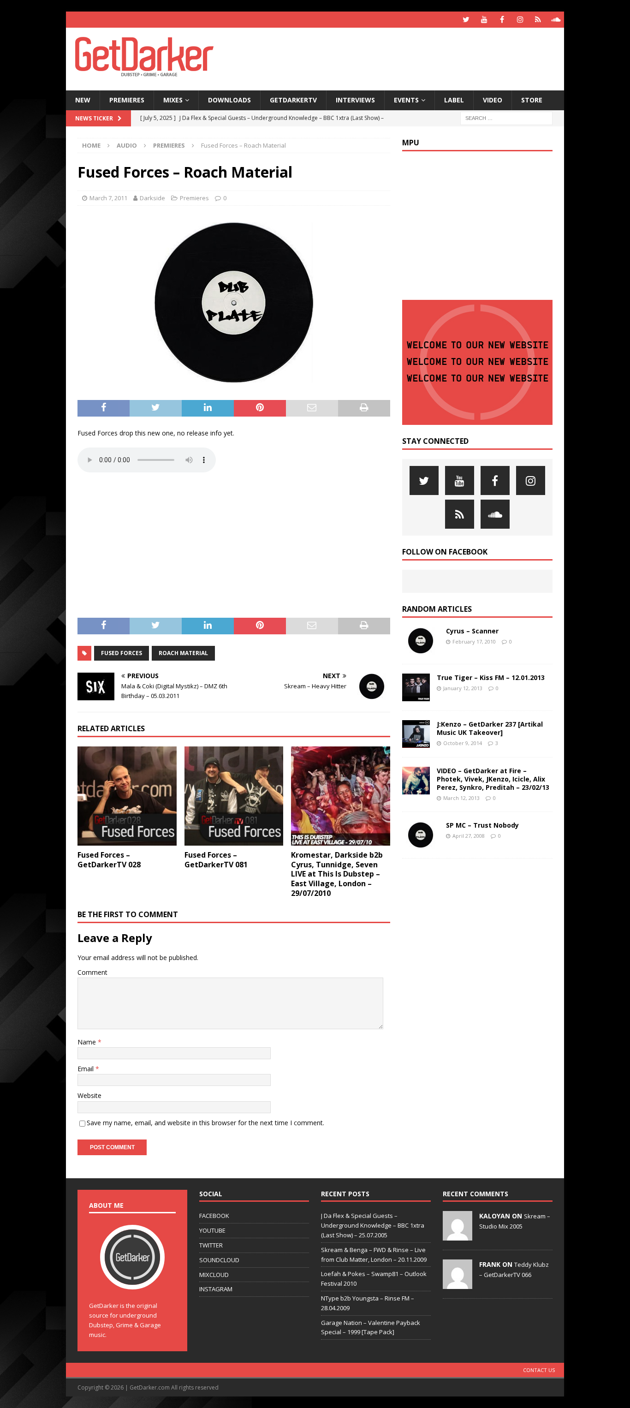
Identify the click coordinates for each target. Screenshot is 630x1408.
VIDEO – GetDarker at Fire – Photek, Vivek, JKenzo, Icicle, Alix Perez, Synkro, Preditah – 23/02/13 (493, 779)
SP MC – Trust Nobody (482, 825)
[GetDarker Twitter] (466, 20)
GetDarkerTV (293, 99)
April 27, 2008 (468, 835)
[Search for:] (506, 117)
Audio (127, 145)
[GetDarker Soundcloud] (556, 20)
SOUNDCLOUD (219, 1260)
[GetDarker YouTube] (484, 20)
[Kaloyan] (457, 1236)
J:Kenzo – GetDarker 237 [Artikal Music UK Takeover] (490, 728)
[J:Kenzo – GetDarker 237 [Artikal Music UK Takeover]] (416, 734)
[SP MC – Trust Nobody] (420, 835)
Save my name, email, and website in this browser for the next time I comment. (205, 1122)
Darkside (152, 198)
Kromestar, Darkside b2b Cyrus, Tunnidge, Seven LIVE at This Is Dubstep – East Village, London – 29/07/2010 (337, 874)
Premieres (126, 99)
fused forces (121, 653)
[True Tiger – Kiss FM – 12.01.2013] (416, 687)
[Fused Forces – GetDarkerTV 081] (234, 796)
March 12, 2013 (461, 797)
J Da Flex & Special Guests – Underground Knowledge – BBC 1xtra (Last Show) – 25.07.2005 (372, 1225)
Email (86, 1068)
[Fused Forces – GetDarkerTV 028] (127, 796)
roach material (183, 653)
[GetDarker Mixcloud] (538, 20)
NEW (82, 99)
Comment (92, 972)
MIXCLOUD (214, 1275)
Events (406, 99)
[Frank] (457, 1284)
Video (492, 99)
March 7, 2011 (108, 198)
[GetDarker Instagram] (520, 20)
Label (454, 99)
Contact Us (539, 1369)
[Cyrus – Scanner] (420, 641)
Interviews (355, 99)
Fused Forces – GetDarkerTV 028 (109, 860)
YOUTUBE (212, 1230)
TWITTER (211, 1245)
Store (531, 99)
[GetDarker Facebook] (502, 20)
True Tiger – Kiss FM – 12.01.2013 (491, 677)
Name (87, 1042)
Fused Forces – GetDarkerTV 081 (216, 860)
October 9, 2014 (462, 743)
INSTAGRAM (215, 1289)
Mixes (173, 99)
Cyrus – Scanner (472, 630)
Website (89, 1095)
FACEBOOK (214, 1215)
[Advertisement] (404, 57)
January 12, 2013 (462, 688)
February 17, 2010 (474, 641)
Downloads (229, 99)
